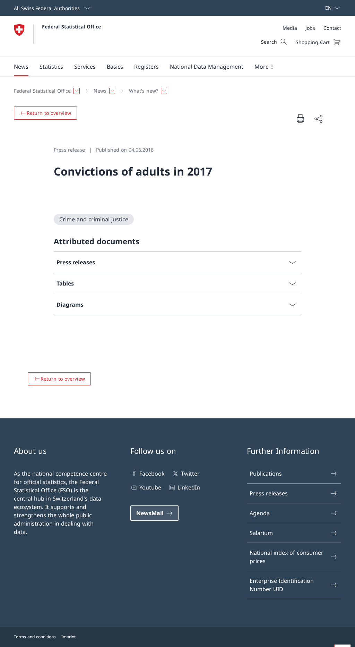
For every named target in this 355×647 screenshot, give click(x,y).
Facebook (152, 473)
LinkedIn (189, 487)
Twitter (190, 473)
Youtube (150, 487)
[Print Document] (300, 118)
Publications (266, 473)
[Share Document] (318, 119)
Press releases (269, 493)
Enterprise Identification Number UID (282, 585)
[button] (21, 66)
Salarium (261, 533)
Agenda (260, 513)
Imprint (68, 637)
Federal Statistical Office (71, 26)
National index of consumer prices (286, 557)
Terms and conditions (35, 637)
